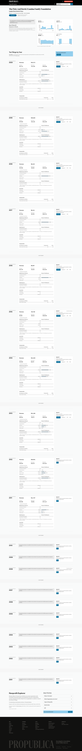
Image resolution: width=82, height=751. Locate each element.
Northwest (37, 724)
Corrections (51, 725)
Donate (63, 723)
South (36, 725)
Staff (10, 726)
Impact (10, 724)
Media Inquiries (51, 728)
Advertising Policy (58, 748)
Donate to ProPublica (68, 1)
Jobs (10, 731)
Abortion (23, 723)
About (10, 723)
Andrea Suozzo (12, 702)
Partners (10, 728)
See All (23, 729)
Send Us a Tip (51, 724)
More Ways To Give (65, 724)
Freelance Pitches (52, 726)
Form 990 (10, 54)
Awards (10, 729)
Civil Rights (24, 724)
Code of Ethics (58, 746)
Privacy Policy (69, 746)
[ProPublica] (13, 1)
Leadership (11, 725)
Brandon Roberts (28, 702)
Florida (19, 4)
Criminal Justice (25, 726)
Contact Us (58, 54)
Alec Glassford (18, 702)
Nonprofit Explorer (13, 4)
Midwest (36, 723)
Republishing (64, 746)
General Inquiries (51, 723)
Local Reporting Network (39, 729)
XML (67, 66)
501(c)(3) (16, 26)
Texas (36, 728)
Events (10, 730)
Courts (23, 725)
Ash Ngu (22, 702)
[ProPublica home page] (31, 744)
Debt (23, 728)
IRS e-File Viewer (19, 706)
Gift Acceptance (65, 748)
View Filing (58, 66)
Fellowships (11, 732)
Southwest (37, 726)
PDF (67, 121)
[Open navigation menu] (63, 1)
